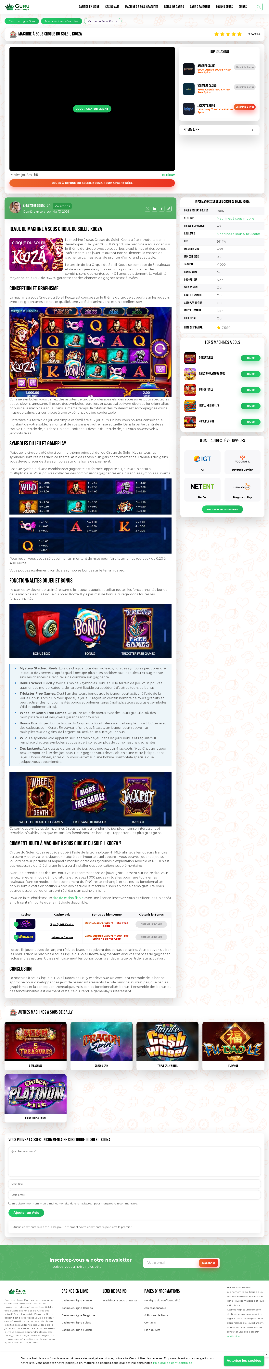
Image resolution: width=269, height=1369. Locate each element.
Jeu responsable (155, 1307)
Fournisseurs (224, 7)
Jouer (251, 358)
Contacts (150, 1322)
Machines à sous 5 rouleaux (238, 234)
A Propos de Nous (156, 1315)
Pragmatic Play (242, 497)
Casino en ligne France (77, 1300)
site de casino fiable (68, 898)
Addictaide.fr (234, 1336)
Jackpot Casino (206, 106)
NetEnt (202, 497)
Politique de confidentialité (172, 1363)
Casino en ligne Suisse (76, 1322)
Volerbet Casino (207, 86)
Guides (243, 7)
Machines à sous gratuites (120, 1300)
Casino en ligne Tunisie (77, 1329)
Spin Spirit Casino (62, 924)
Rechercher (258, 7)
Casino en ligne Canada (77, 1307)
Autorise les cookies (244, 1360)
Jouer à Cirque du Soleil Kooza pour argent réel (92, 182)
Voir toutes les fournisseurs (222, 509)
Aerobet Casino (206, 66)
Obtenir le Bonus (245, 67)
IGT (202, 469)
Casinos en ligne (89, 7)
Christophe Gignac (34, 206)
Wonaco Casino (62, 937)
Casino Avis (112, 7)
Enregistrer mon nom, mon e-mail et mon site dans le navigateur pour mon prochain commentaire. (75, 1203)
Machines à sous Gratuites (141, 7)
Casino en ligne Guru (22, 21)
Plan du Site (152, 1329)
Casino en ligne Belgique (78, 1315)
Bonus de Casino (174, 7)
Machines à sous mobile (235, 218)
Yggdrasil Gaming (242, 469)
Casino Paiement (200, 7)
